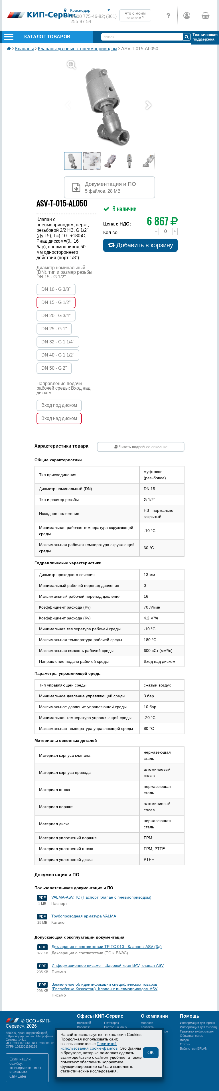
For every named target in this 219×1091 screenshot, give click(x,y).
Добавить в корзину (144, 245)
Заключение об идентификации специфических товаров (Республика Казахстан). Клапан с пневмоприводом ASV (104, 986)
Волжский (84, 1022)
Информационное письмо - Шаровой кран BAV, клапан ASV (108, 965)
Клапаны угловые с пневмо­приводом (77, 48)
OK (150, 1052)
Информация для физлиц (198, 1027)
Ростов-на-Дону (115, 1027)
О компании (154, 1016)
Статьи (185, 1044)
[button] (113, 105)
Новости (147, 1022)
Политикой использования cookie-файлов (88, 1045)
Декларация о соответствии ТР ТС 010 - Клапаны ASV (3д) (107, 946)
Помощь (189, 1016)
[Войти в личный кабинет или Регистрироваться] (186, 15)
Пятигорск (111, 1022)
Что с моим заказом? (135, 15)
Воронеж (83, 1027)
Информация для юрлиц (197, 1022)
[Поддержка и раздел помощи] (168, 15)
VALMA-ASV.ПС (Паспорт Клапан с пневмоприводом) (101, 897)
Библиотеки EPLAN (193, 1048)
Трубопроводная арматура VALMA (83, 916)
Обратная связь (191, 1035)
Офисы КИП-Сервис (100, 1016)
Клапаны (24, 48)
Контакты (147, 1027)
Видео (184, 1040)
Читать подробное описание (142, 447)
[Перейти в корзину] (205, 15)
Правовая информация (197, 1031)
